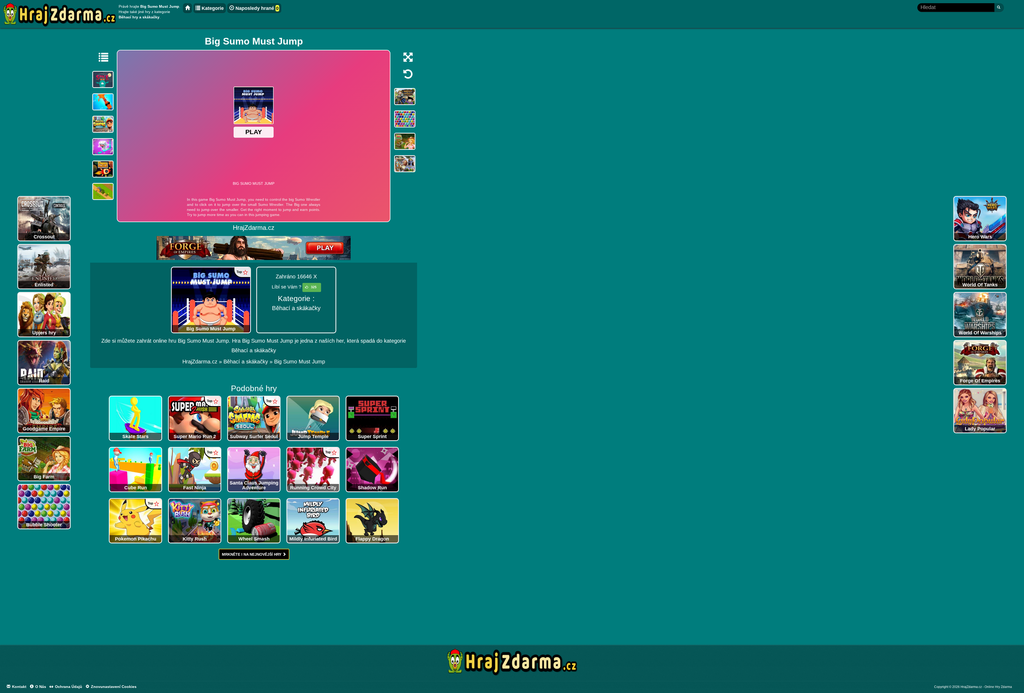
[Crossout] (44, 218)
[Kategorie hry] (100, 57)
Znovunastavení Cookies (113, 686)
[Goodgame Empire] (44, 410)
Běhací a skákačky (296, 308)
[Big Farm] (44, 458)
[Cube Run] (135, 469)
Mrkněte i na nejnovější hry (252, 554)
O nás (40, 686)
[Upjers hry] (44, 314)
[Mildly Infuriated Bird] (313, 520)
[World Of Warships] (980, 314)
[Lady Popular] (980, 410)
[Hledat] (999, 7)
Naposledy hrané (256, 8)
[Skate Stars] (135, 418)
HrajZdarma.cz (199, 361)
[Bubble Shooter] (44, 506)
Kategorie (212, 8)
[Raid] (44, 362)
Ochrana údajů (68, 686)
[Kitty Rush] (195, 520)
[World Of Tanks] (980, 266)
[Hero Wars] (980, 218)
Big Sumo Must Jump (299, 361)
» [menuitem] (202, 361)
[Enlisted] (44, 266)
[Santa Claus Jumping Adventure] (254, 469)
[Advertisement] (44, 113)
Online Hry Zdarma (998, 687)
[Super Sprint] (372, 418)
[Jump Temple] (313, 418)
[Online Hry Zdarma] (512, 663)
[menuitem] (299, 361)
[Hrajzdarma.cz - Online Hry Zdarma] (187, 8)
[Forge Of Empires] (980, 362)
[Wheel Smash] (254, 520)
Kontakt (18, 686)
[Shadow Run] (372, 469)
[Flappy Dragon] (372, 520)
